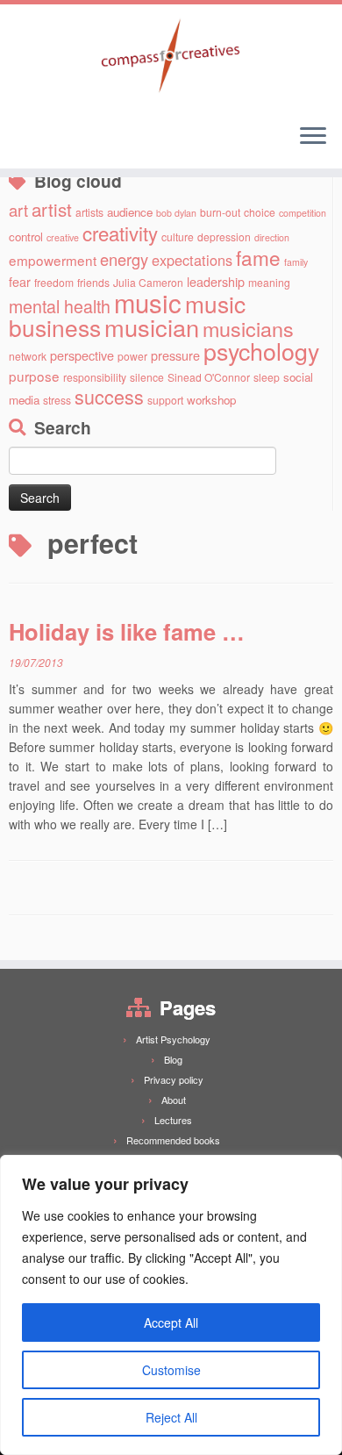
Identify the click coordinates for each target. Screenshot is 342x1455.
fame (258, 257)
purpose (34, 375)
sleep (266, 376)
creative (62, 237)
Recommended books (173, 1140)
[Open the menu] (313, 137)
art (18, 209)
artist (52, 209)
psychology (261, 350)
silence (147, 376)
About (173, 1100)
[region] (171, 1305)
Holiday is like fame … (127, 631)
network (27, 355)
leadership (216, 281)
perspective (82, 355)
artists (89, 211)
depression (224, 236)
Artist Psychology (173, 1039)
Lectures (173, 1120)
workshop (211, 399)
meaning (269, 282)
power (132, 355)
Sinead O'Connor (208, 376)
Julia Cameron (148, 282)
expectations (192, 259)
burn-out (220, 211)
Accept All (171, 1322)
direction (271, 237)
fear (20, 281)
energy (124, 258)
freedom (54, 282)
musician (151, 327)
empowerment (52, 259)
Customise (171, 1370)
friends (93, 282)
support (165, 399)
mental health (59, 306)
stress (57, 399)
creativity (120, 233)
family (296, 262)
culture (177, 236)
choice (259, 211)
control (26, 236)
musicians (248, 328)
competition (302, 212)
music (148, 301)
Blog (173, 1059)
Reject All (171, 1417)
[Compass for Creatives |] (171, 57)
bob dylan (176, 212)
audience (130, 212)
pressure (175, 355)
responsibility (94, 376)
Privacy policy (173, 1079)
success (109, 396)
